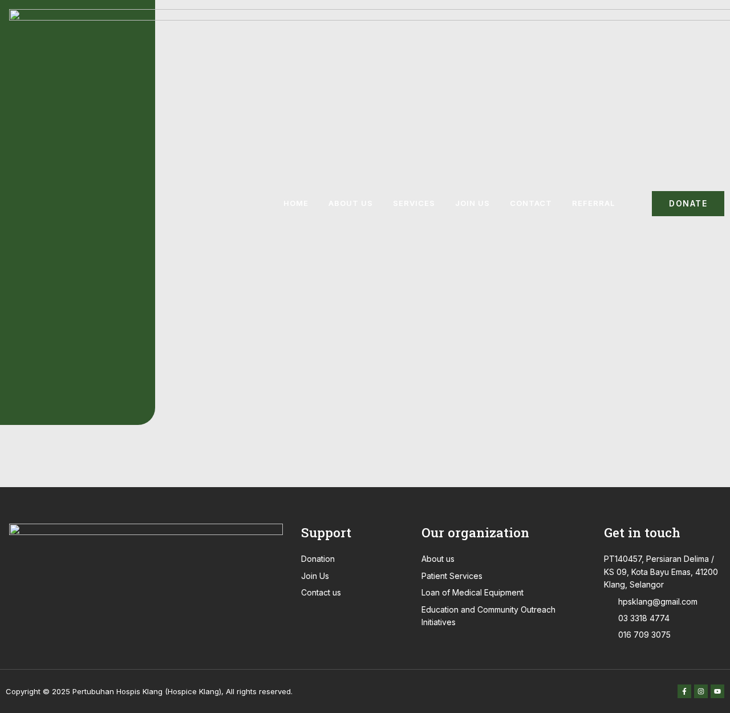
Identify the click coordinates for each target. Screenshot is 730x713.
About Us (350, 203)
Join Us (472, 203)
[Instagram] (701, 691)
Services (414, 203)
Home (296, 203)
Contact (531, 203)
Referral (593, 203)
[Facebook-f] (684, 691)
